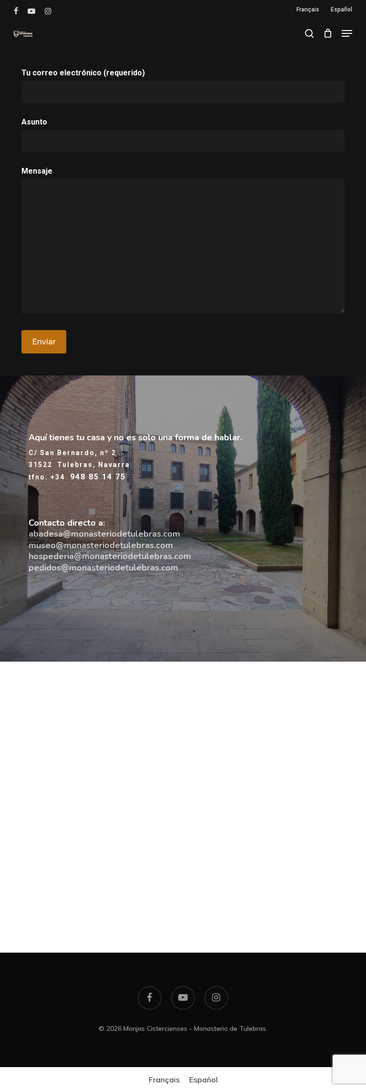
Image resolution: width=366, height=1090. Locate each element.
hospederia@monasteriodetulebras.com (110, 556)
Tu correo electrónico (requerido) (83, 72)
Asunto (34, 121)
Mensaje (36, 171)
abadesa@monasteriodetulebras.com (104, 534)
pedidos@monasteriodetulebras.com (103, 567)
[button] (347, 33)
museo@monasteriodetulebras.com (101, 545)
